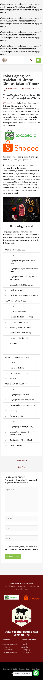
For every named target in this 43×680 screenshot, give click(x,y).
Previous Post (21, 460)
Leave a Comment (10, 88)
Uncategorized (24, 88)
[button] (31, 60)
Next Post (21, 467)
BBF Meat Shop (9, 103)
